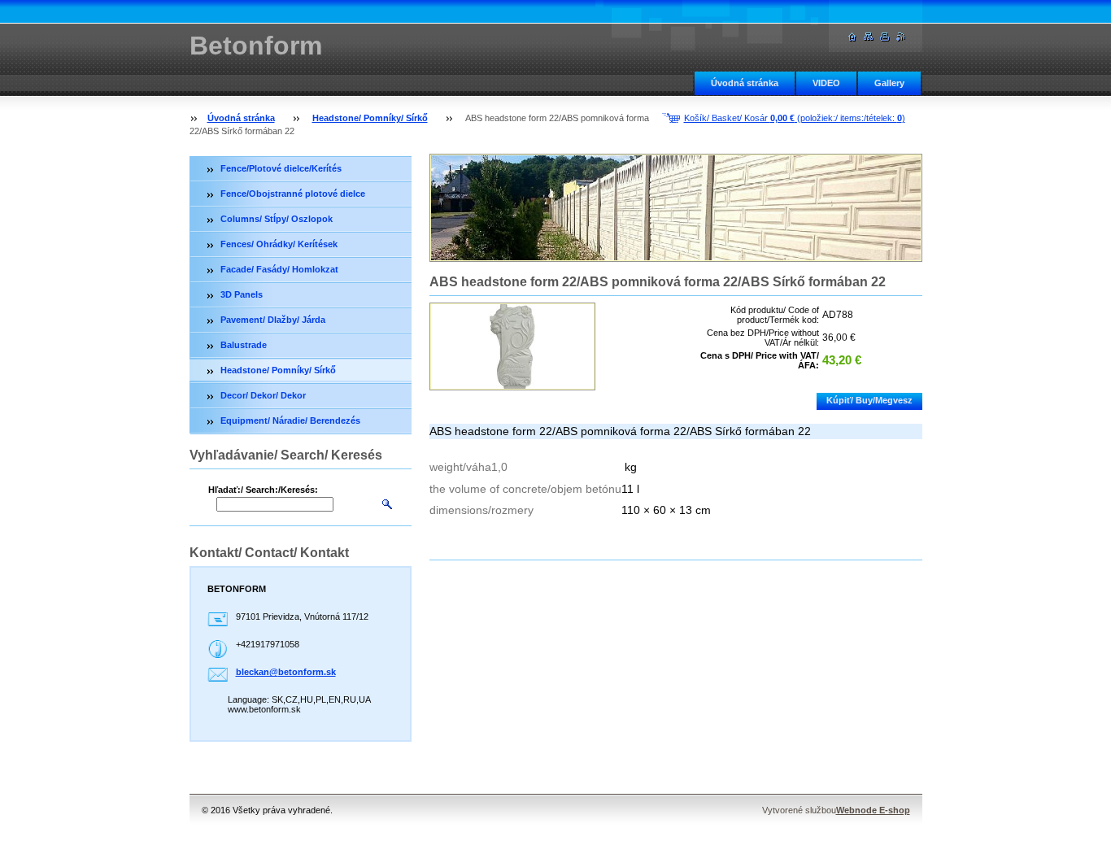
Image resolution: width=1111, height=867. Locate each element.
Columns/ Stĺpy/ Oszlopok (276, 219)
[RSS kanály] (901, 37)
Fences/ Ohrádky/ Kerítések (279, 244)
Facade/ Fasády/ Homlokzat (279, 269)
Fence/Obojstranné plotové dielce (292, 193)
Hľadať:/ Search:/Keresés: (263, 489)
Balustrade (243, 345)
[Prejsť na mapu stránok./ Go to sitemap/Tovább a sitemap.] (869, 37)
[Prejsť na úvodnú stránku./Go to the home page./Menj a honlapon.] (852, 37)
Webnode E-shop (873, 810)
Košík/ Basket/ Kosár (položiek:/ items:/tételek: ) (794, 118)
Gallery (889, 83)
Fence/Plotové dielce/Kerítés (281, 168)
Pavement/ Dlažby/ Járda (272, 320)
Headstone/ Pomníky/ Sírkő (370, 118)
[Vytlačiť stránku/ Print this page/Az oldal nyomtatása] (885, 37)
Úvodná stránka (744, 83)
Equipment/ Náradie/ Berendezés (290, 420)
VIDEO (826, 83)
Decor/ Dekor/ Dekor (263, 395)
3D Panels (241, 294)
